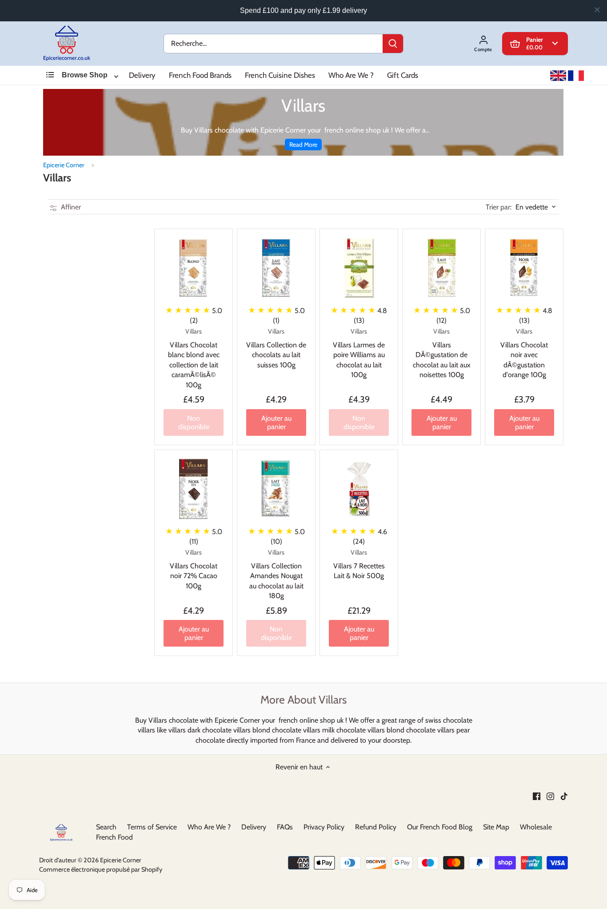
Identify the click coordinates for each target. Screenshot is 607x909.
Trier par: (499, 207)
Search (106, 827)
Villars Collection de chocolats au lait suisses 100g (276, 348)
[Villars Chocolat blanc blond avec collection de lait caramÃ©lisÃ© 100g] (194, 268)
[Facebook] (536, 796)
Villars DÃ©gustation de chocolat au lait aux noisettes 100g (442, 353)
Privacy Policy (324, 827)
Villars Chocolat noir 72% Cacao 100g (193, 569)
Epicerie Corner (63, 165)
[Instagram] (550, 796)
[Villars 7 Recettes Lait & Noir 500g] (359, 489)
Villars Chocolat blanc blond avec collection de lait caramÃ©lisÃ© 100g (194, 358)
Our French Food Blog (439, 827)
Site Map (496, 827)
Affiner (70, 207)
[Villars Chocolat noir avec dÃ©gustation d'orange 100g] (525, 268)
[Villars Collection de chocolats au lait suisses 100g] (276, 268)
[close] (597, 10)
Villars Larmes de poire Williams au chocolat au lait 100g (359, 353)
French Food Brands (200, 75)
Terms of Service (152, 827)
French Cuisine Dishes (280, 75)
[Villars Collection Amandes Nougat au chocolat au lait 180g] (276, 489)
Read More (303, 145)
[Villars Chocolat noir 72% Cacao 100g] (194, 489)
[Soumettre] (393, 43)
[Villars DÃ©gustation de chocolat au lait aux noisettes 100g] (442, 268)
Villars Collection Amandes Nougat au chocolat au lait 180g (276, 574)
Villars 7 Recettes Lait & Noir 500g (359, 564)
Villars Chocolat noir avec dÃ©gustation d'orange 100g (524, 353)
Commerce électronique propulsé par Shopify (100, 869)
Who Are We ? (351, 75)
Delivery (142, 75)
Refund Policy (375, 827)
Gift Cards (402, 75)
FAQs (285, 827)
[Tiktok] (564, 796)
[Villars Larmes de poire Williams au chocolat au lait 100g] (359, 268)
